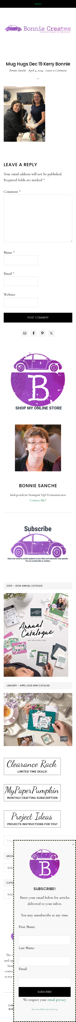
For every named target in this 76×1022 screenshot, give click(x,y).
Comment (12, 191)
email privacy (56, 1000)
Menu (38, 4)
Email (9, 273)
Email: (23, 969)
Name (9, 252)
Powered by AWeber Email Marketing (45, 1009)
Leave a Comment (56, 70)
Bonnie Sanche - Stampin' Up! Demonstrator (38, 28)
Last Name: (27, 948)
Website (9, 294)
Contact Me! (38, 500)
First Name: (27, 927)
